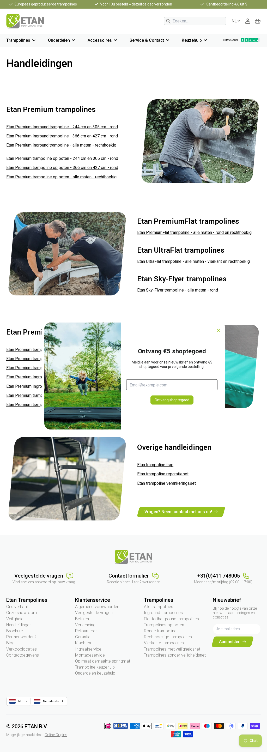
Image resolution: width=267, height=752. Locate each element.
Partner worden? (21, 636)
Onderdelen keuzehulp (95, 673)
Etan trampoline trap (155, 464)
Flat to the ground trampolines (171, 618)
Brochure (14, 630)
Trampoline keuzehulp (95, 667)
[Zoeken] (168, 21)
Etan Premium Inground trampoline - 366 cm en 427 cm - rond (62, 136)
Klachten (83, 642)
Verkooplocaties (21, 649)
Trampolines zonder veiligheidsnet (175, 655)
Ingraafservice (88, 649)
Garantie (82, 636)
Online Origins (56, 735)
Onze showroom (21, 612)
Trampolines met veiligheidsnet (172, 649)
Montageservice (90, 655)
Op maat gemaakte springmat (102, 661)
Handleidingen (19, 624)
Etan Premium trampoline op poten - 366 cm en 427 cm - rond (62, 167)
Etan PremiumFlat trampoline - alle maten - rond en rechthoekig (194, 232)
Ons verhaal (17, 606)
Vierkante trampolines (164, 642)
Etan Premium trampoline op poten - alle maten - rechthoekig (61, 176)
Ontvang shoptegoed (172, 400)
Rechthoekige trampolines (168, 636)
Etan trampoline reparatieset (163, 473)
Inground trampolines (163, 612)
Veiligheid (14, 618)
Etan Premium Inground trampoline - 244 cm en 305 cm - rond (62, 126)
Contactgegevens (22, 655)
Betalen (82, 618)
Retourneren (86, 630)
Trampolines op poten (164, 624)
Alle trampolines (158, 606)
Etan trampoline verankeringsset (166, 483)
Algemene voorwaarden (97, 606)
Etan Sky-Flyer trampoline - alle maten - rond (177, 290)
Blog (10, 642)
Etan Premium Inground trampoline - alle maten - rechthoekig (61, 145)
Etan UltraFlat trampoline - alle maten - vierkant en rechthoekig (193, 261)
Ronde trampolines (161, 630)
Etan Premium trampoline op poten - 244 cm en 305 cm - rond (62, 158)
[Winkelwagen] (257, 21)
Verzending (85, 624)
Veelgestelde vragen (94, 612)
